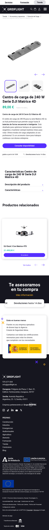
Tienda (5, 16)
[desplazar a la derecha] (43, 74)
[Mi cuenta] (39, 9)
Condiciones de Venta (27, 501)
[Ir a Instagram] (4, 411)
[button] (45, 9)
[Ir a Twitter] (21, 411)
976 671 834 (8, 382)
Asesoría (6, 437)
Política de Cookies (22, 504)
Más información (24, 295)
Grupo (26, 404)
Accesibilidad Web (8, 501)
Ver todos (27, 265)
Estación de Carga (33, 16)
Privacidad (29, 510)
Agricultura (7, 434)
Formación (24, 2)
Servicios (8, 2)
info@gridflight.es (10, 384)
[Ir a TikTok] (8, 411)
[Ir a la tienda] (13, 9)
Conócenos (7, 447)
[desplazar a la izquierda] (36, 74)
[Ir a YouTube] (16, 411)
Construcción (8, 422)
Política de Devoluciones (9, 504)
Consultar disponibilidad (24, 145)
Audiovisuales (8, 431)
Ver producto (24, 255)
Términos (36, 510)
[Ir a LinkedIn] (12, 411)
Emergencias (8, 428)
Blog (4, 450)
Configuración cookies (9, 507)
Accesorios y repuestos (17, 16)
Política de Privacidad (35, 504)
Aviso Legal (17, 501)
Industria (6, 425)
